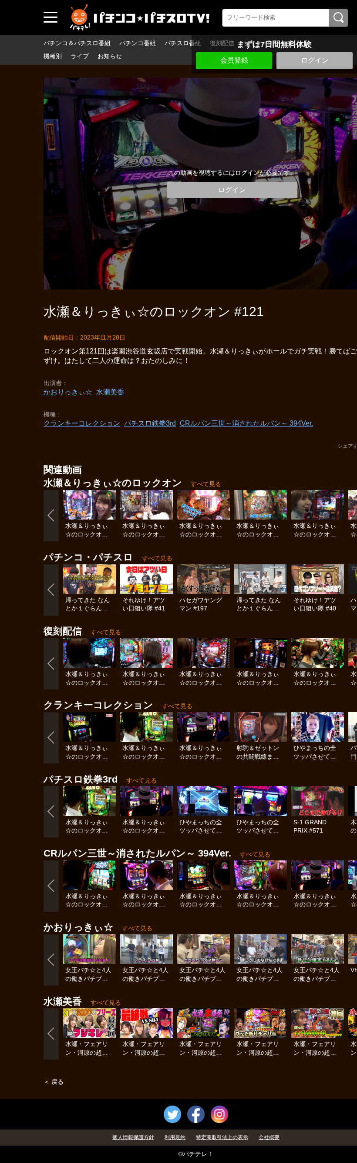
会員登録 (234, 60)
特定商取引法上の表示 (222, 1137)
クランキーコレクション (82, 423)
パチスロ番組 (183, 43)
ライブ (80, 56)
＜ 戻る (54, 1081)
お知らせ (110, 56)
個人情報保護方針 (133, 1137)
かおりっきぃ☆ (68, 392)
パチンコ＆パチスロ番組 (77, 43)
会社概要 (269, 1137)
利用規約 (175, 1137)
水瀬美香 (110, 392)
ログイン (315, 60)
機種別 (53, 56)
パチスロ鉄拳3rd (150, 423)
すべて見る (206, 483)
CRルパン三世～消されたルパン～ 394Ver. (246, 423)
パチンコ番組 (137, 43)
